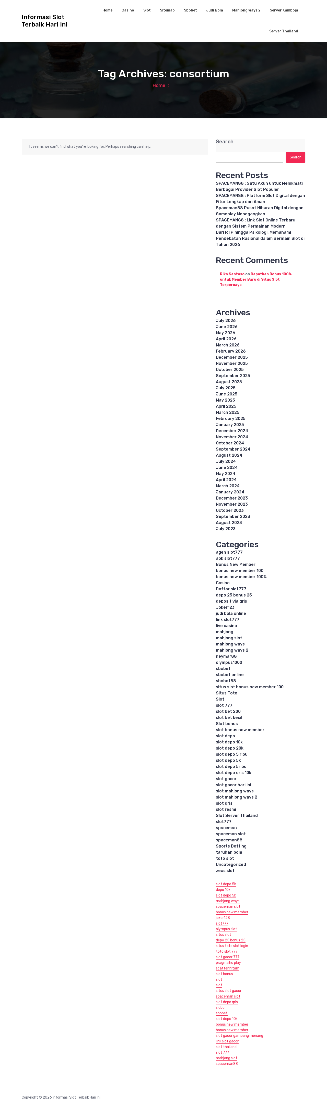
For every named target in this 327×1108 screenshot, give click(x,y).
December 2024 (232, 430)
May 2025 (225, 400)
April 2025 (226, 406)
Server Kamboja (284, 10)
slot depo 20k (229, 748)
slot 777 (224, 705)
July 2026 (226, 320)
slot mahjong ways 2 (236, 797)
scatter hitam (227, 968)
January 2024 (230, 492)
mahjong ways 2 (232, 650)
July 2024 (226, 461)
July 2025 (226, 387)
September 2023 (233, 516)
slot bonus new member (240, 729)
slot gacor (226, 778)
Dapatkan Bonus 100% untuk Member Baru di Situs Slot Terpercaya (255, 279)
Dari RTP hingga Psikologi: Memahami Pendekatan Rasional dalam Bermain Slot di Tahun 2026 (260, 238)
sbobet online (230, 674)
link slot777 (227, 619)
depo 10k (223, 890)
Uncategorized (231, 864)
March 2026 (228, 345)
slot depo (225, 735)
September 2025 (233, 375)
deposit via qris (231, 601)
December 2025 (232, 357)
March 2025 (227, 412)
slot (219, 979)
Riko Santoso (232, 274)
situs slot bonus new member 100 (250, 686)
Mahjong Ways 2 (246, 10)
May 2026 (225, 332)
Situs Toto (226, 693)
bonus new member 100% (241, 576)
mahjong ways (230, 644)
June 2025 (226, 394)
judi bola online (231, 613)
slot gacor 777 (227, 957)
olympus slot (226, 929)
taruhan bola (229, 852)
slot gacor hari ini (233, 784)
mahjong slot (229, 638)
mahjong (224, 631)
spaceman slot (231, 833)
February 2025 (231, 418)
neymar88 (226, 656)
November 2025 (232, 363)
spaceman (226, 827)
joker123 (223, 918)
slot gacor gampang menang (239, 1036)
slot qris (224, 803)
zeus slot (225, 870)
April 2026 (226, 339)
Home (107, 10)
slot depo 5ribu (231, 766)
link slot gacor (227, 1041)
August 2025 (229, 381)
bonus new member (232, 912)
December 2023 (232, 498)
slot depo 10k (229, 742)
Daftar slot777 (231, 589)
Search (224, 142)
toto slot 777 (227, 951)
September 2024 (233, 449)
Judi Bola (214, 10)
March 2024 (228, 485)
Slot (147, 10)
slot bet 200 (228, 711)
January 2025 (230, 424)
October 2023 (230, 510)
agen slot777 (229, 552)
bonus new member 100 (239, 570)
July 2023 (226, 528)
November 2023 (232, 504)
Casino (128, 10)
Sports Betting (231, 846)
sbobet (223, 668)
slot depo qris (227, 1002)
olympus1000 (229, 662)
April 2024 (226, 479)
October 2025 (230, 369)
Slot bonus (227, 723)
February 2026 (231, 351)
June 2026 (227, 326)
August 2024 (229, 455)
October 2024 (230, 443)
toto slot (225, 858)
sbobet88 (226, 680)
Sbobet (190, 10)
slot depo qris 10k (233, 772)
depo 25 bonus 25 (234, 595)
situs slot (223, 934)
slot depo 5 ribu (232, 754)
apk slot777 (228, 558)
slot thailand (226, 1047)
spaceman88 (229, 840)
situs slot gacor (228, 991)
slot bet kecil (229, 717)
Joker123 (225, 607)
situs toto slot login (232, 946)
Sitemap (167, 10)
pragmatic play (228, 963)
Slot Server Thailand (237, 815)
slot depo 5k (228, 760)
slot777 (223, 821)
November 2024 (232, 436)
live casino (226, 625)
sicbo (220, 1007)
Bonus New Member (235, 564)
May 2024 (225, 473)
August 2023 (229, 522)
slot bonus (224, 974)
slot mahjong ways (235, 791)
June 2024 (227, 467)
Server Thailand (283, 31)
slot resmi (226, 809)
